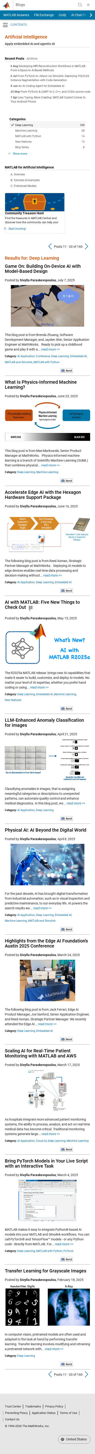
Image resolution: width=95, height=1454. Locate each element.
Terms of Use (68, 1413)
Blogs (20, 5)
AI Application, (26, 356)
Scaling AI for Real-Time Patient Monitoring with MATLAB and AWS (40, 1053)
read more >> (50, 349)
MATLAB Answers (16, 15)
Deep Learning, (60, 356)
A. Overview (18, 174)
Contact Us (12, 1419)
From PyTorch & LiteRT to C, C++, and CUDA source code (55, 91)
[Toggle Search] (80, 5)
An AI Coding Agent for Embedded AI (41, 86)
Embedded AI (63, 582)
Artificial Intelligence (26, 37)
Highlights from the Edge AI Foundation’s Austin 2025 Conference (46, 943)
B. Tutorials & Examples (25, 180)
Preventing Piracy (16, 1413)
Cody (62, 15)
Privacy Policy (54, 1406)
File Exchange (44, 15)
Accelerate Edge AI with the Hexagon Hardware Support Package (43, 494)
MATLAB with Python (50, 136)
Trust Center (13, 1406)
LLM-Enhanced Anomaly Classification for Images (44, 722)
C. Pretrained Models (23, 186)
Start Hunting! (17, 228)
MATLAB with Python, (49, 1251)
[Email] (66, 370)
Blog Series (50, 147)
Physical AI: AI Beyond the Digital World (45, 830)
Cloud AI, (41, 1140)
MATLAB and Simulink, (19, 362)
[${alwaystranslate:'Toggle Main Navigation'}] (88, 5)
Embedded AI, (78, 356)
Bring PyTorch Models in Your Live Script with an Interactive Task (46, 1163)
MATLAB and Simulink (42, 920)
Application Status (44, 1413)
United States (76, 1439)
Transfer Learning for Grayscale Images (45, 1271)
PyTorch (68, 1251)
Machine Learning (50, 130)
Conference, (43, 356)
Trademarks (33, 1406)
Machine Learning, (65, 694)
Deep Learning (50, 125)
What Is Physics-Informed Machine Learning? (41, 384)
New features (50, 141)
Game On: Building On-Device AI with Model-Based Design (43, 268)
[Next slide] (87, 15)
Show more (20, 153)
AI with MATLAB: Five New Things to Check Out (42, 604)
